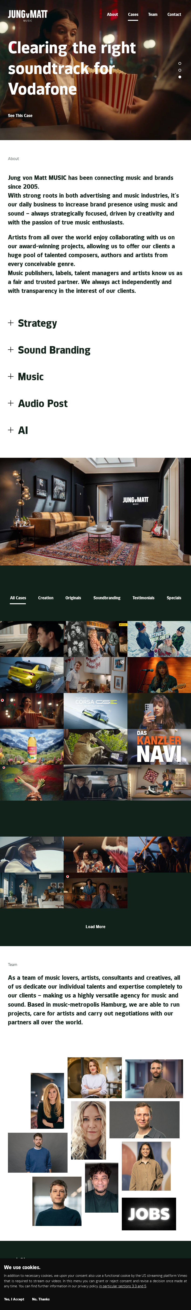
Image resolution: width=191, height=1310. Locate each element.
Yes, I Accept (14, 1299)
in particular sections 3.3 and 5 (122, 1286)
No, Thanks (41, 1299)
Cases (133, 15)
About (112, 15)
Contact (174, 15)
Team (152, 15)
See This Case (20, 116)
